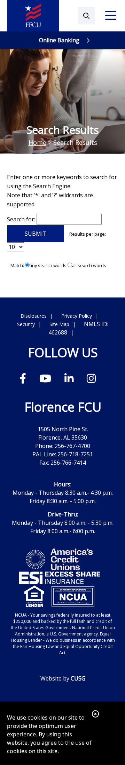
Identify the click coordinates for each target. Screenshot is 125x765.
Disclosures (34, 315)
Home (37, 142)
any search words (48, 265)
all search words (89, 265)
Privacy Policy (76, 315)
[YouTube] (46, 378)
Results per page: (87, 234)
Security (26, 324)
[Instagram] (91, 378)
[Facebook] (24, 378)
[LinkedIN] (70, 378)
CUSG (78, 678)
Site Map (59, 324)
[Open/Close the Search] (86, 15)
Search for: (21, 219)
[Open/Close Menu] (110, 15)
